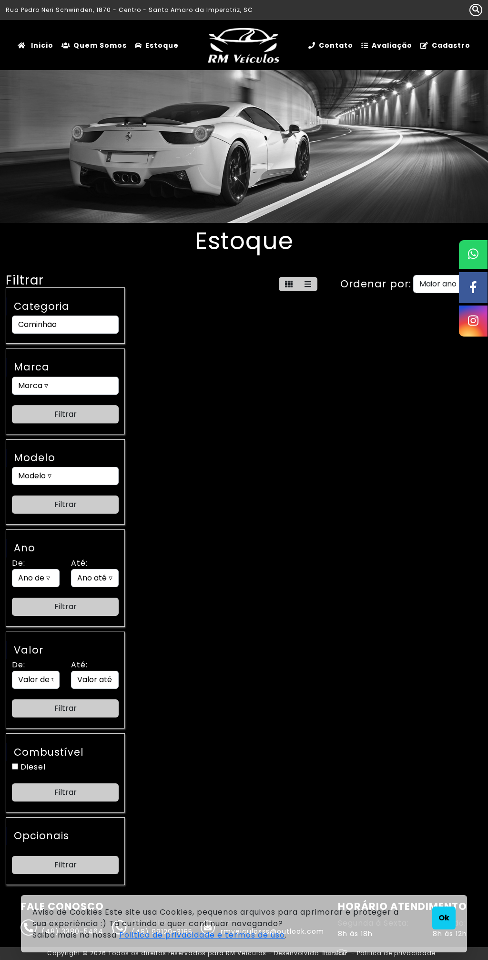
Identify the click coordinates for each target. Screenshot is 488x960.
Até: (79, 563)
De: (18, 563)
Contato (336, 45)
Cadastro (451, 45)
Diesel (32, 766)
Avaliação (392, 45)
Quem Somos (100, 45)
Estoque (162, 45)
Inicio (41, 45)
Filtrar (65, 414)
